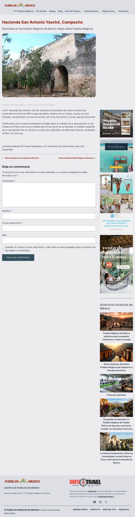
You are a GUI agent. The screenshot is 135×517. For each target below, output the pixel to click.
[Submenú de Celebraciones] (99, 11)
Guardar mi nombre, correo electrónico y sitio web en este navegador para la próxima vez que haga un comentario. (50, 249)
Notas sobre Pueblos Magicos (75, 28)
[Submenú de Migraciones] (115, 11)
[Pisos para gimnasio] (116, 383)
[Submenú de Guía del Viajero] (81, 11)
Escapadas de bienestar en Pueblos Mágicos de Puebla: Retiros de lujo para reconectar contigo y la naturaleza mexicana (116, 424)
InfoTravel (92, 491)
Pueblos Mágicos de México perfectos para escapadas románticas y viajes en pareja (116, 336)
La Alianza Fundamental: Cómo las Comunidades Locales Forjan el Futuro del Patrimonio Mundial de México (116, 458)
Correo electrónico (12, 223)
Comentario (9, 181)
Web (4, 235)
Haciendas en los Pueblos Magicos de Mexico (29, 28)
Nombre (7, 211)
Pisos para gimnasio (116, 395)
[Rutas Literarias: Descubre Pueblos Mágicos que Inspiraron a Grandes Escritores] (116, 353)
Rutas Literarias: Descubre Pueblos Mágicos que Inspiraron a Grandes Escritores (116, 367)
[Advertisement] (116, 63)
